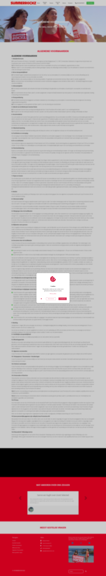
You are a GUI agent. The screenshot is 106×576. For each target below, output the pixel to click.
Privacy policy (53, 293)
